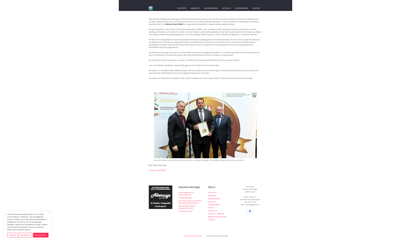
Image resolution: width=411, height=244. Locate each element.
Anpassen (12, 235)
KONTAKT (211, 220)
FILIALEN (211, 208)
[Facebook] (250, 211)
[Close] (49, 212)
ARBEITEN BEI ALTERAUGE (217, 217)
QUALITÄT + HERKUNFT (216, 214)
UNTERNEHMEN (214, 205)
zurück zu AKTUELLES (157, 170)
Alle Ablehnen (25, 235)
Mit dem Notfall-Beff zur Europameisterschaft (187, 207)
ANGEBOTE (212, 196)
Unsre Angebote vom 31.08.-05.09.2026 (185, 194)
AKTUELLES (212, 202)
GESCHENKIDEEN (214, 199)
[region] (27, 225)
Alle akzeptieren (41, 235)
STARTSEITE (212, 193)
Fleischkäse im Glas (185, 211)
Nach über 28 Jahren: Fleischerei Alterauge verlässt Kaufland (190, 202)
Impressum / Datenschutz (192, 236)
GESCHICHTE (212, 211)
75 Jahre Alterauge (185, 198)
